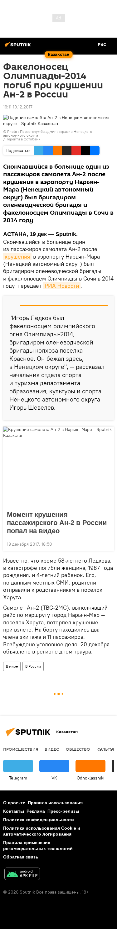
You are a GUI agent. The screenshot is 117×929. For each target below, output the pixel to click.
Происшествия (20, 749)
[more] (106, 543)
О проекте (14, 802)
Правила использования (55, 802)
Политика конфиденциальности (38, 819)
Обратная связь (20, 856)
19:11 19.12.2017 (17, 107)
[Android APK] (22, 875)
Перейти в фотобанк (23, 139)
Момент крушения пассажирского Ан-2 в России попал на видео (57, 523)
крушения (17, 256)
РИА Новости (62, 285)
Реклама (36, 811)
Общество (78, 749)
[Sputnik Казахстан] (18, 47)
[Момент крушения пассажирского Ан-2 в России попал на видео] (58, 467)
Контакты (13, 811)
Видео (52, 749)
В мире (12, 666)
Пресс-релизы (63, 811)
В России (33, 666)
